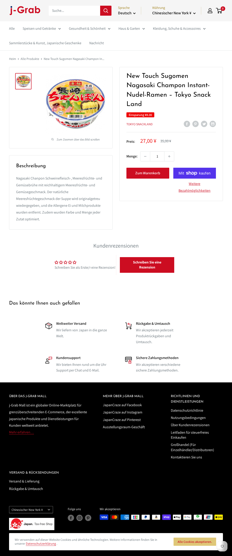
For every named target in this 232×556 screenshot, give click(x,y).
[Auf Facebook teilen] (187, 123)
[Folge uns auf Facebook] (71, 517)
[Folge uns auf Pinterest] (88, 517)
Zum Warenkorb (147, 173)
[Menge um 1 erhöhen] (169, 156)
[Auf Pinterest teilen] (195, 123)
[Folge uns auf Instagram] (79, 517)
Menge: (132, 156)
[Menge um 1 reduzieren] (145, 156)
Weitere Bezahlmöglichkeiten (194, 187)
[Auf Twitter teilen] (204, 123)
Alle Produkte (30, 59)
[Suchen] (105, 11)
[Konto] (210, 10)
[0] (219, 10)
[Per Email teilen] (213, 123)
